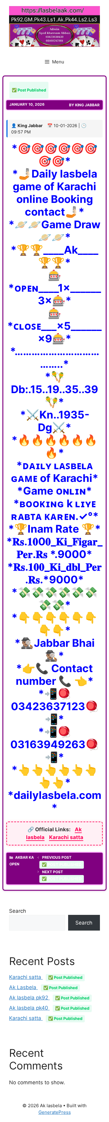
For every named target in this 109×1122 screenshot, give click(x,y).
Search (17, 911)
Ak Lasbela (43, 987)
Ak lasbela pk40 (49, 1008)
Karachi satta (66, 837)
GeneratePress (54, 1112)
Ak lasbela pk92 (49, 998)
